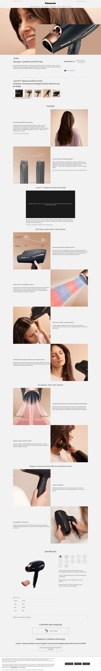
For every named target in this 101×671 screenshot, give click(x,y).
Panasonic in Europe (17, 1)
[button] (28, 93)
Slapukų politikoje (14, 667)
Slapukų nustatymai (69, 663)
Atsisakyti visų (77, 663)
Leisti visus (86, 663)
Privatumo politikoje (22, 667)
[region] (50, 664)
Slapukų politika (53, 204)
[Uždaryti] (99, 663)
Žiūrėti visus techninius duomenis (22, 617)
